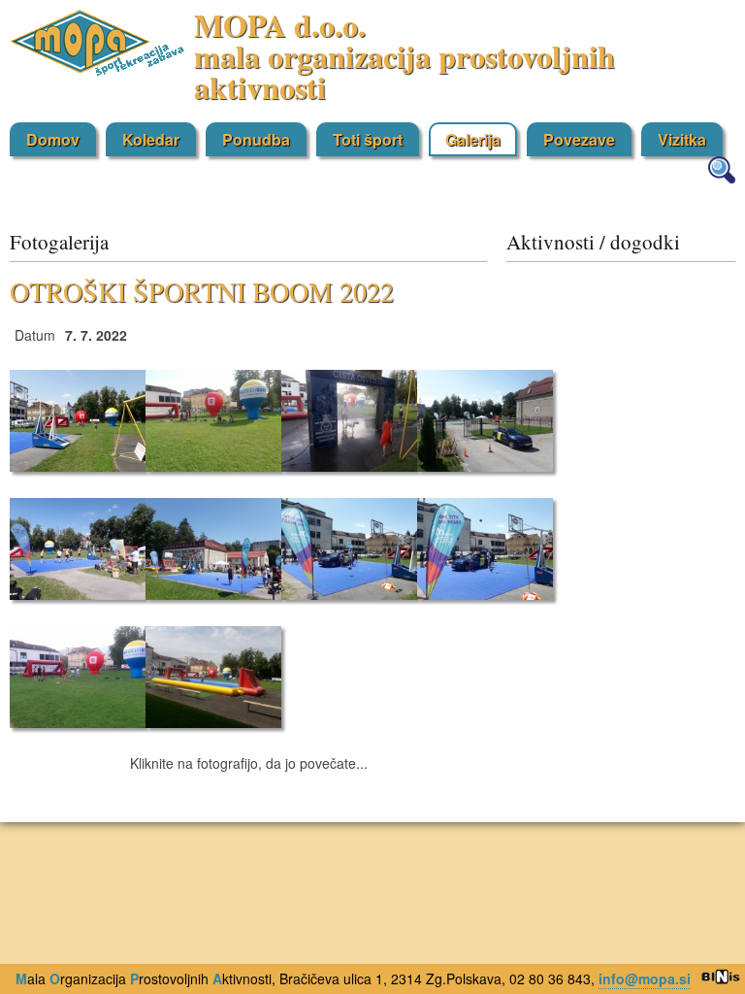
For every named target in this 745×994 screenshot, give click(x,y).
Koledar (150, 139)
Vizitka (682, 139)
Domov (53, 139)
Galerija (473, 139)
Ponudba (256, 139)
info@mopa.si (645, 978)
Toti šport (368, 139)
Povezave (579, 139)
